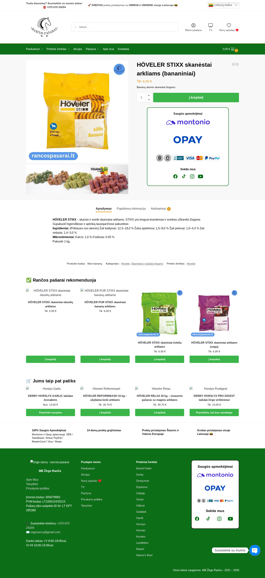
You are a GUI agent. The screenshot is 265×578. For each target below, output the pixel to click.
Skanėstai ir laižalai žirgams (147, 263)
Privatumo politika (37, 488)
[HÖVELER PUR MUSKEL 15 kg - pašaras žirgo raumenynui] (233, 64)
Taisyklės (32, 484)
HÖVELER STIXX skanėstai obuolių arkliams (50, 304)
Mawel (140, 548)
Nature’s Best (144, 555)
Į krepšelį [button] (50, 359)
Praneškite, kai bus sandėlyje (214, 412)
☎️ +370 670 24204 (54, 7)
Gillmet (140, 505)
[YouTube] (200, 176)
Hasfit (139, 517)
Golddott (141, 511)
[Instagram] (192, 176)
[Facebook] (175, 176)
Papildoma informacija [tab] (131, 208)
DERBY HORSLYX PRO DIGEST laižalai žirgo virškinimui (214, 398)
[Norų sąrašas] (69, 294)
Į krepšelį (196, 97)
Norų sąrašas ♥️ (229, 30)
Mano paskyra (193, 30)
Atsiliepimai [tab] (160, 208)
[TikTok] (183, 176)
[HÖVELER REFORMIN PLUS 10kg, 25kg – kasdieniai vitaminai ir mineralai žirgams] (237, 64)
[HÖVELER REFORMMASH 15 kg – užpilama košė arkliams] (105, 389)
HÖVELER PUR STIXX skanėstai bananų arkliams (105, 304)
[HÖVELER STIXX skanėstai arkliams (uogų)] (214, 313)
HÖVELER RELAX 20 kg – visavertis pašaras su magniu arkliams (160, 398)
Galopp (140, 493)
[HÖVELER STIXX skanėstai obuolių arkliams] (50, 293)
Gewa (139, 499)
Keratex (141, 536)
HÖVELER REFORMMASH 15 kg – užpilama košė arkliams (105, 398)
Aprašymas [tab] (104, 208)
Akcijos (85, 474)
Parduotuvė (88, 468)
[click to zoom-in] (77, 111)
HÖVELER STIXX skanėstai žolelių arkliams (160, 344)
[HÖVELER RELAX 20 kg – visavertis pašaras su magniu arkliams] (159, 389)
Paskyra (86, 493)
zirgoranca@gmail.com (45, 532)
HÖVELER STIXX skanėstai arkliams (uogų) (214, 344)
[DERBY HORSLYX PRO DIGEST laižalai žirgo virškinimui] (214, 389)
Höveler (125, 263)
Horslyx (141, 524)
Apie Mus (32, 479)
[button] (231, 49)
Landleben (142, 542)
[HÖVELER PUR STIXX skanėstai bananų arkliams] (105, 293)
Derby (140, 474)
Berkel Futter (144, 468)
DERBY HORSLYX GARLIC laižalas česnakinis (50, 398)
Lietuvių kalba (222, 5)
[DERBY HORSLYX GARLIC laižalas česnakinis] (50, 389)
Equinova (141, 487)
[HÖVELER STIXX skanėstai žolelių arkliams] (159, 313)
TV (210, 30)
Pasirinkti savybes (50, 412)
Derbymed (142, 480)
